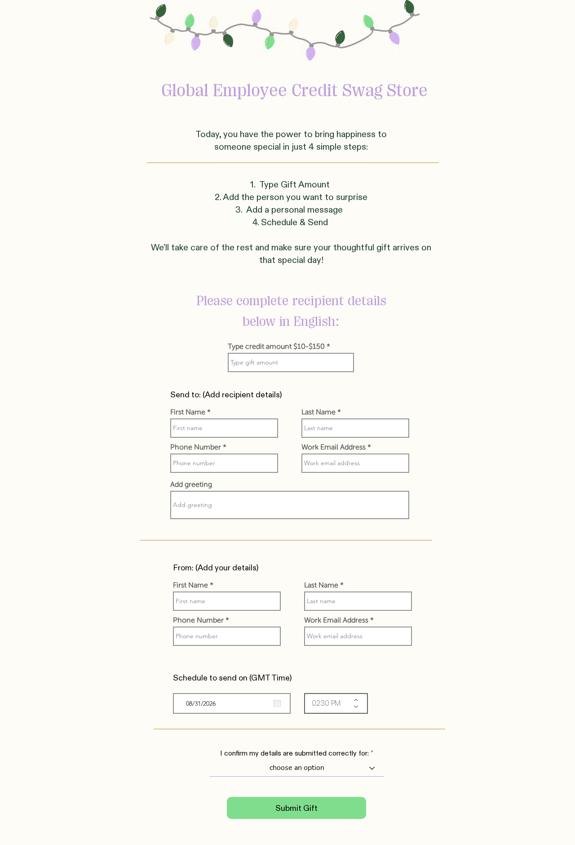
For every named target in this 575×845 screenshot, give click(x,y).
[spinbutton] (329, 703)
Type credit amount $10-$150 (276, 346)
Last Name (318, 412)
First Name (187, 412)
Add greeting (191, 484)
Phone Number (195, 447)
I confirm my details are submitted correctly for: (294, 753)
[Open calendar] (277, 703)
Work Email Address (333, 447)
